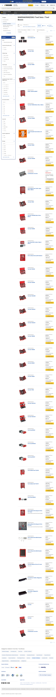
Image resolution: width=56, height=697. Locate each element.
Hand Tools (31, 14)
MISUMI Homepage (4, 14)
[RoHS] (17, 675)
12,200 (5, 151)
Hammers (28, 657)
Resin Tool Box (6, 55)
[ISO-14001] (8, 675)
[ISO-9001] (3, 675)
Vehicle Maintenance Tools (15, 660)
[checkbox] (8, 47)
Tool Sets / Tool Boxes (7, 23)
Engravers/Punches (5, 660)
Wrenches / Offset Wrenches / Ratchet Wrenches (8, 26)
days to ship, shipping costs (27, 26)
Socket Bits (51, 657)
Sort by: (34, 29)
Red (4, 121)
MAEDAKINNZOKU (17, 14)
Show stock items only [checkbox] (8, 42)
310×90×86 (5, 92)
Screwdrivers (4, 657)
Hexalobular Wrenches (6, 30)
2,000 (5, 145)
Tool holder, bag (6, 59)
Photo (45, 25)
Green (5, 128)
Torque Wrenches (47, 655)
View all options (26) (6, 96)
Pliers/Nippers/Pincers (21, 657)
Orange (5, 130)
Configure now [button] (50, 44)
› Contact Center (44, 682)
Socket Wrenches (39, 655)
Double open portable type (8, 66)
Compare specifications (51, 26)
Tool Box (5, 49)
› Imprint (21, 682)
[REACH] (21, 675)
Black (4, 123)
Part (4, 76)
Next (54, 30)
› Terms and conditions (26, 682)
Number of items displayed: (22, 29)
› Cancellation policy (38, 682)
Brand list (10, 14)
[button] (44, 1)
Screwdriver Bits (44, 657)
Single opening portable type (8, 68)
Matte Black (5, 126)
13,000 (5, 153)
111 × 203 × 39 (6, 84)
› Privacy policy (32, 682)
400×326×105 (6, 94)
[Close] (54, 12)
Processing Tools (24, 14)
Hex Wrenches (5, 28)
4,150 (5, 147)
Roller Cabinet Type (7, 72)
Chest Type (5, 70)
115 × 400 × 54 (6, 86)
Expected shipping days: (41, 29)
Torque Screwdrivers (12, 657)
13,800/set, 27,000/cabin (7, 155)
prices (34, 26)
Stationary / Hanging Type (8, 74)
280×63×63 (5, 90)
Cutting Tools (23, 660)
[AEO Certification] (12, 675)
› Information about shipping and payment (26, 684)
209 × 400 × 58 (6, 88)
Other (5, 61)
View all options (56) (6, 157)
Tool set (5, 47)
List (40, 25)
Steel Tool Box (6, 57)
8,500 (5, 149)
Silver (5, 125)
